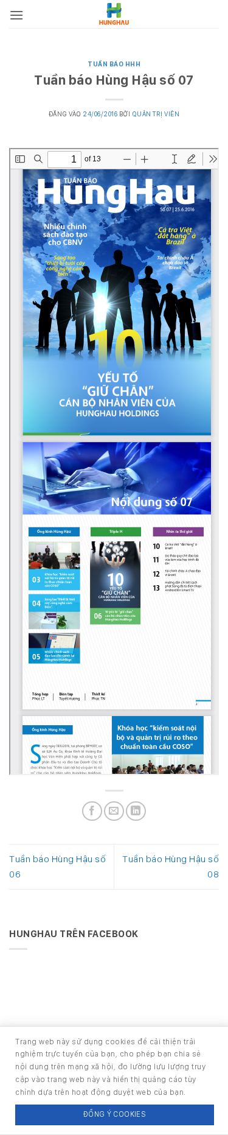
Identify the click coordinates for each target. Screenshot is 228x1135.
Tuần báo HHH (114, 64)
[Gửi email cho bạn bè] (114, 811)
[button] (16, 15)
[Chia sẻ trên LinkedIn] (136, 811)
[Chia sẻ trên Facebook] (92, 811)
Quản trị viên (156, 114)
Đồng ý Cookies (114, 1114)
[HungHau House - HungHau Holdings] (114, 13)
